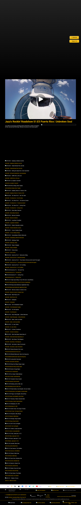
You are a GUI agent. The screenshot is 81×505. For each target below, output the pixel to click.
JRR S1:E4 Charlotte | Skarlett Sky (11, 465)
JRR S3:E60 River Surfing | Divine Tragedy (12, 188)
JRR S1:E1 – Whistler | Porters (10, 480)
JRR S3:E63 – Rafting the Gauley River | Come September (15, 173)
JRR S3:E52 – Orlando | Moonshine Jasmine (13, 227)
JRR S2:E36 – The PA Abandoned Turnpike (13, 307)
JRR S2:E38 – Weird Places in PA (11, 297)
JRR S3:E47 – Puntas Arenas (10, 252)
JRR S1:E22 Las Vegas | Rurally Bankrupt (12, 376)
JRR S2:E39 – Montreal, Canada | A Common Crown (14, 292)
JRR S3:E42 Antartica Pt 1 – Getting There (13, 277)
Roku (68, 496)
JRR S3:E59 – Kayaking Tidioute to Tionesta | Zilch (14, 193)
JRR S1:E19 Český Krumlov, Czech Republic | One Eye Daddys (16, 391)
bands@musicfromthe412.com (13, 494)
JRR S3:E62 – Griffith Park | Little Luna (12, 178)
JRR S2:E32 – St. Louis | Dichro (10, 326)
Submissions (23, 494)
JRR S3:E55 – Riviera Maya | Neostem (12, 212)
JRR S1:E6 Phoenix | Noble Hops (11, 455)
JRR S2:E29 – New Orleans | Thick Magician (13, 341)
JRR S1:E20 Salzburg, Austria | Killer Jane (13, 386)
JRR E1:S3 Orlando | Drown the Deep (11, 470)
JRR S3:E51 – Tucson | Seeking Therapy (12, 232)
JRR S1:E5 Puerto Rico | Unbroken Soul (12, 460)
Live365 (74, 496)
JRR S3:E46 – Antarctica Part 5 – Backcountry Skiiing (15, 257)
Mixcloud (70, 496)
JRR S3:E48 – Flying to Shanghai (11, 247)
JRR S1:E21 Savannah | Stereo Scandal (12, 381)
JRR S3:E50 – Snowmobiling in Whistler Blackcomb (14, 237)
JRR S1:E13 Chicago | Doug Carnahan (12, 421)
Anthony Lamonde (13, 497)
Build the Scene (60, 496)
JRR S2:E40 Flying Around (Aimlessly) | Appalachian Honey (16, 287)
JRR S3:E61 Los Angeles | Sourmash (11, 183)
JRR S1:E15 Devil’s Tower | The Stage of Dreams (14, 411)
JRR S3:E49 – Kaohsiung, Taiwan (11, 242)
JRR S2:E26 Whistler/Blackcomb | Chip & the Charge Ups (15, 356)
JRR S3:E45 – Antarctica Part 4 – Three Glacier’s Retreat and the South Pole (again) (20, 262)
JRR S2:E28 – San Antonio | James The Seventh (13, 346)
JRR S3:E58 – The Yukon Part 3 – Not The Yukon (14, 198)
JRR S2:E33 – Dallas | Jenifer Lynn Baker (12, 321)
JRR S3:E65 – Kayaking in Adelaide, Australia (13, 163)
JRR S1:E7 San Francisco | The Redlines (12, 450)
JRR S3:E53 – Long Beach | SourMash (12, 222)
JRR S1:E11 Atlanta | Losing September (12, 431)
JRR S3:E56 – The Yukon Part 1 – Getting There (14, 207)
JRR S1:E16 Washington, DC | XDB (11, 406)
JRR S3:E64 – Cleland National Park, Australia (13, 168)
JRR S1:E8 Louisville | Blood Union (11, 445)
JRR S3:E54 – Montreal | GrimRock (11, 217)
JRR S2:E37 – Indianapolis (10, 302)
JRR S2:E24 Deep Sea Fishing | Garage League (13, 366)
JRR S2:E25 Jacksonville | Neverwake (12, 361)
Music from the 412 (21, 497)
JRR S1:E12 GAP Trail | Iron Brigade (11, 426)
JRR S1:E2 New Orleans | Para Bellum (12, 475)
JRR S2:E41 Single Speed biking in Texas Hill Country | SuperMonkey (17, 282)
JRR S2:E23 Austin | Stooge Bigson (11, 371)
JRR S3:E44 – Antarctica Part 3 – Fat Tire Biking (14, 267)
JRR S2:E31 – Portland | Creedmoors (11, 331)
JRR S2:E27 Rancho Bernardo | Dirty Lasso (13, 351)
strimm (65, 496)
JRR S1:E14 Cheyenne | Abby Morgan (11, 416)
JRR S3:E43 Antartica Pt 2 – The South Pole (13, 272)
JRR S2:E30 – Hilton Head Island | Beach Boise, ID (14, 336)
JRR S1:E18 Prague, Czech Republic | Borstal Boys (14, 396)
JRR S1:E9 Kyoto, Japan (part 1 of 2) (12, 440)
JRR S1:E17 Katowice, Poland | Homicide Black (13, 401)
